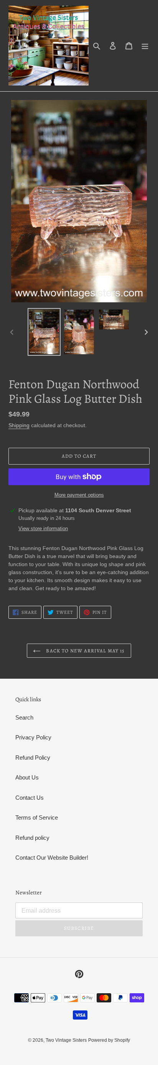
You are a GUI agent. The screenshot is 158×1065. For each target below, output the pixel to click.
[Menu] (145, 45)
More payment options (79, 495)
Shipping (19, 425)
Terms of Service (36, 817)
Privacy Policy (33, 737)
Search (24, 717)
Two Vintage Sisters (66, 1040)
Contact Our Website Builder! (51, 857)
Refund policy (32, 837)
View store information (43, 528)
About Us (27, 777)
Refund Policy (32, 757)
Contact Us (29, 797)
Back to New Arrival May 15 (84, 650)
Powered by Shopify (109, 1040)
